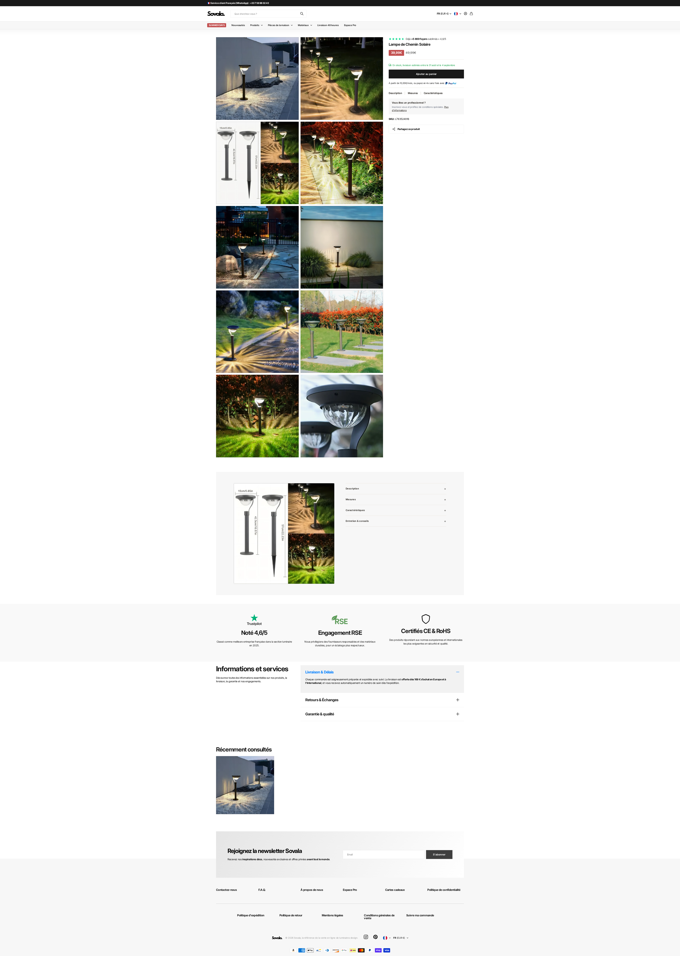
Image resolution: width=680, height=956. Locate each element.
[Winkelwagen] (471, 13)
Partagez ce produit (409, 129)
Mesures (413, 93)
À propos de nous (312, 890)
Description (395, 93)
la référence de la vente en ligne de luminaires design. (330, 937)
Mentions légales (332, 915)
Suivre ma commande (420, 915)
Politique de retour (290, 915)
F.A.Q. (262, 890)
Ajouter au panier (426, 73)
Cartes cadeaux (395, 890)
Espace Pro (350, 25)
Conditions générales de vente (379, 917)
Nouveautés (238, 25)
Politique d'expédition (250, 915)
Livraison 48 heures (328, 25)
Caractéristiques (433, 93)
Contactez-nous (226, 890)
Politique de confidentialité (443, 890)
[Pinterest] (375, 937)
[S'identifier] (465, 13)
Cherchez (302, 14)
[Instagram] (366, 937)
